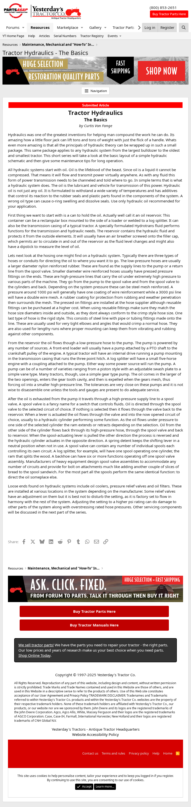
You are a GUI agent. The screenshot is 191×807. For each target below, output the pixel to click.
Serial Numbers (65, 36)
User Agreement (51, 695)
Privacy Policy (79, 695)
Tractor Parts (123, 27)
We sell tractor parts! (36, 644)
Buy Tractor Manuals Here (94, 624)
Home (167, 753)
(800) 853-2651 (163, 7)
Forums (12, 27)
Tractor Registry (92, 36)
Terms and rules (113, 753)
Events (113, 36)
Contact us (90, 753)
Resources (40, 27)
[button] (23, 27)
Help (31, 36)
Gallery (95, 27)
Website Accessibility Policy (95, 734)
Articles (44, 36)
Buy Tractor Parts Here (94, 611)
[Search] (184, 27)
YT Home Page (13, 36)
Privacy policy (139, 753)
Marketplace (67, 27)
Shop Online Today (34, 655)
